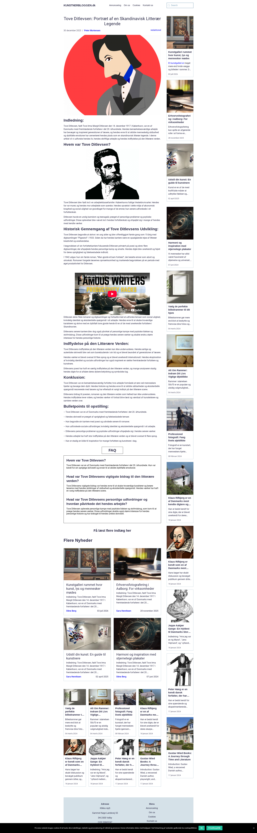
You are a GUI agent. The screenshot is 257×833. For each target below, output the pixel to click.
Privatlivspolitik (214, 828)
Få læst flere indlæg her (112, 530)
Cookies (136, 5)
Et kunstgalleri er (176, 63)
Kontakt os (148, 5)
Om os (127, 5)
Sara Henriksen (123, 611)
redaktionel (156, 30)
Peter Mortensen (92, 30)
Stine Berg (71, 611)
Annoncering (115, 5)
